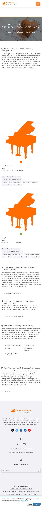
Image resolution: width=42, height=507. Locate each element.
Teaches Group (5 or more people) (12, 254)
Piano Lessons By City (10, 491)
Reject (30, 504)
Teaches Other (7, 185)
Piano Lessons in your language (29, 491)
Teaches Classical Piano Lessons (11, 177)
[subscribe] (39, 471)
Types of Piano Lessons (12, 494)
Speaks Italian (17, 185)
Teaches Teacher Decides (30, 182)
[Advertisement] (21, 95)
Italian (9, 391)
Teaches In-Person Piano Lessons (12, 179)
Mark (3, 169)
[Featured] (21, 162)
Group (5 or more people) (12, 354)
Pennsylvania (30, 32)
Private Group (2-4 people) (30, 349)
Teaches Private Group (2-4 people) (12, 251)
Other (9, 348)
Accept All (36, 504)
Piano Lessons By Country (21, 486)
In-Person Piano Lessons (15, 316)
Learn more (24, 501)
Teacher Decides (29, 345)
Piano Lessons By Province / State (21, 489)
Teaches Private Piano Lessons (11, 182)
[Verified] (21, 234)
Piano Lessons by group (29, 494)
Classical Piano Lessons (13, 293)
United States (18, 32)
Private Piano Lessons (14, 345)
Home (9, 32)
